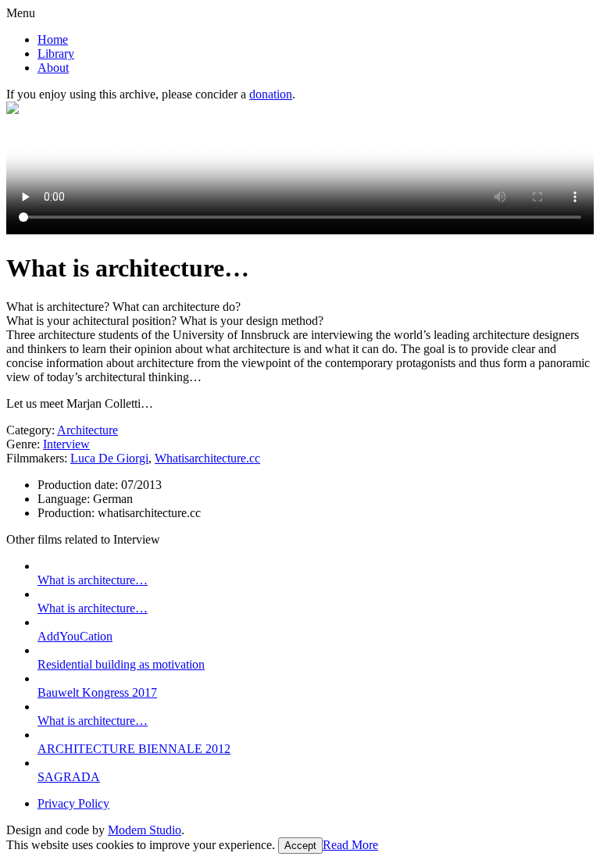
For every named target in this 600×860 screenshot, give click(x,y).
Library (56, 53)
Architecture (87, 430)
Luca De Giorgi (109, 458)
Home (53, 39)
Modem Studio (144, 830)
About (53, 67)
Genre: (23, 444)
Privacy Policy (73, 803)
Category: (30, 430)
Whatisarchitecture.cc (207, 458)
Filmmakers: (36, 458)
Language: (65, 498)
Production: (68, 512)
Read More (350, 844)
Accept (300, 845)
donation (270, 94)
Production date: (79, 484)
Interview (66, 444)
